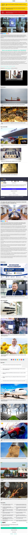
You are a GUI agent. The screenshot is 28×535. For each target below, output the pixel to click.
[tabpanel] (14, 189)
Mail (8, 33)
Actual (5, 204)
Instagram (13, 359)
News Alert (3, 12)
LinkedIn (2, 33)
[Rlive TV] (26, 1)
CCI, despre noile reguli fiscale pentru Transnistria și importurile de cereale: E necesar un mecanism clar (13, 202)
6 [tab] (15, 199)
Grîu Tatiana (8, 204)
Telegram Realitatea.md (8, 68)
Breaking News (3, 5)
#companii (14, 66)
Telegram (5, 33)
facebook (11, 359)
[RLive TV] (3, 179)
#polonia (8, 66)
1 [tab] (12, 199)
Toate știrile (3, 502)
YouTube (21, 359)
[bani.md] (13, 0)
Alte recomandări (4, 126)
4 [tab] (14, 199)
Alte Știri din (3, 87)
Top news (2, 362)
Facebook (1, 33)
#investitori (10, 66)
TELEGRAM (23, 50)
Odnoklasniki (7, 33)
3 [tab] (13, 199)
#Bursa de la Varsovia (3, 66)
